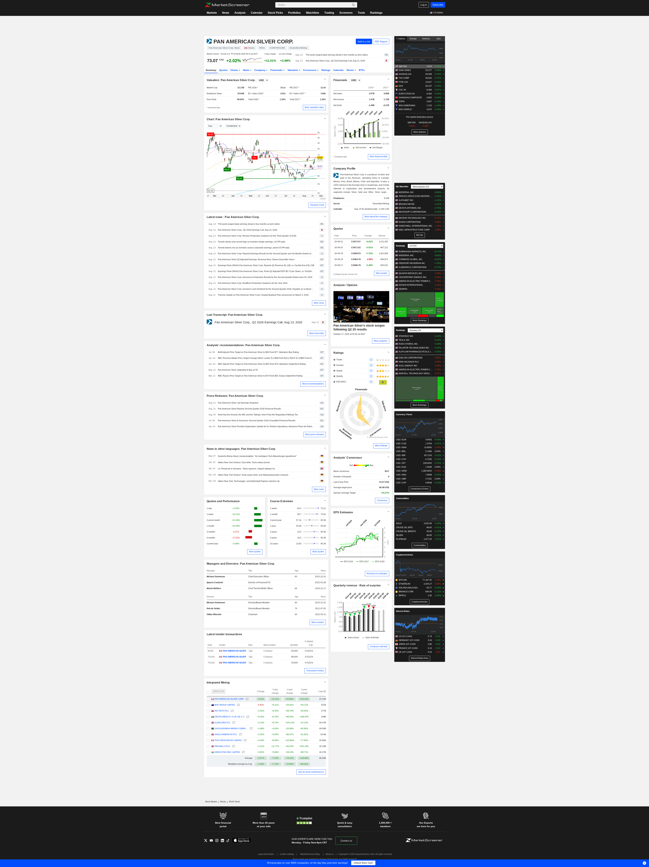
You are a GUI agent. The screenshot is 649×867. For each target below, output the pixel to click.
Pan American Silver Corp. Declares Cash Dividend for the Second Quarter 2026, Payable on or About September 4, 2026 (266, 289)
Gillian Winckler (214, 614)
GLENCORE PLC (222, 722)
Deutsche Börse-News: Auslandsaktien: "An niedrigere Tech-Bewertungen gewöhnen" (257, 456)
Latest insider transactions (224, 634)
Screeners (346, 12)
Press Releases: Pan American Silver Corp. (235, 395)
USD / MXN (401, 447)
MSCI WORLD (405, 109)
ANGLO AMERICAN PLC (225, 734)
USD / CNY (401, 459)
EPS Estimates (343, 512)
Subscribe (437, 4)
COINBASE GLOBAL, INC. (411, 259)
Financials (276, 70)
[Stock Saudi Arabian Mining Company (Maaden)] (251, 728)
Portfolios (294, 12)
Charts (234, 70)
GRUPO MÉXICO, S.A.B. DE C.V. (229, 717)
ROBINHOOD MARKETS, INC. (413, 251)
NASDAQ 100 (405, 74)
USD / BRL (401, 451)
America (426, 38)
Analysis (240, 12)
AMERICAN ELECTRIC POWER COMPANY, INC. (416, 281)
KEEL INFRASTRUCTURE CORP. (414, 230)
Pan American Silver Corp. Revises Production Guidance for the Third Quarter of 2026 (257, 236)
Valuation (293, 70)
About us (330, 854)
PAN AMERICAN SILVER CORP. (234, 651)
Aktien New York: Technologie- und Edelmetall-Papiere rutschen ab (249, 481)
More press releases (314, 434)
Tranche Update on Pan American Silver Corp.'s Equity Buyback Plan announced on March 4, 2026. (263, 295)
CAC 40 (402, 90)
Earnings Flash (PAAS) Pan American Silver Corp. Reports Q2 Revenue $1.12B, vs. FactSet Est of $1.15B (266, 265)
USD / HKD (401, 475)
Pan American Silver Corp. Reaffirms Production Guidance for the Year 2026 (252, 283)
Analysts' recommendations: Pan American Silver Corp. (243, 345)
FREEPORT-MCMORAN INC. (412, 263)
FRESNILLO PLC (222, 746)
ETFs (362, 70)
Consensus (310, 70)
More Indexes (419, 132)
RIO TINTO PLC (221, 711)
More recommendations (313, 384)
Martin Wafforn (214, 588)
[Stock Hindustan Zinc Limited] (243, 752)
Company (260, 70)
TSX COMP (404, 78)
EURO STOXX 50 (407, 94)
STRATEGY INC (406, 336)
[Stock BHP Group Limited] (238, 705)
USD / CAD (401, 443)
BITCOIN (403, 580)
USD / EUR (401, 439)
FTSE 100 (403, 82)
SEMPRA (403, 289)
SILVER (399, 535)
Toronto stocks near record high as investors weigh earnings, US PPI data (251, 242)
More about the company (376, 216)
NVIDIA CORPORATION (410, 222)
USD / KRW (401, 471)
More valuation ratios (314, 107)
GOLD (399, 523)
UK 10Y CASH (405, 652)
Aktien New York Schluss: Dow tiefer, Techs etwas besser (244, 462)
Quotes (223, 70)
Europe (413, 38)
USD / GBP (401, 479)
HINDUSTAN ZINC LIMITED (227, 752)
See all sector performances (311, 772)
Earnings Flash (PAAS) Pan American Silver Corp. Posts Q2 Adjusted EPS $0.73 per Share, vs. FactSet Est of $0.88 (266, 271)
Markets (212, 12)
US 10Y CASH (405, 636)
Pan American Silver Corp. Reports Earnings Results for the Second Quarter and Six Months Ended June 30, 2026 (266, 253)
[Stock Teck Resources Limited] (244, 740)
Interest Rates (403, 611)
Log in (423, 4)
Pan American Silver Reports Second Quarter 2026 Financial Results (249, 409)
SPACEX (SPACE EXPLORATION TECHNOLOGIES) (416, 196)
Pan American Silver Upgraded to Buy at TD (238, 370)
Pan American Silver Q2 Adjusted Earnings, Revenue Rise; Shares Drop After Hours (256, 259)
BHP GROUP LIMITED (224, 705)
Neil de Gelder (213, 608)
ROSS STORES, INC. (408, 344)
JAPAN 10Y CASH (407, 644)
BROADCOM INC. (407, 204)
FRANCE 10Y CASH (408, 648)
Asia (439, 38)
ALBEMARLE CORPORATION (412, 267)
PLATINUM (401, 539)
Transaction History (315, 670)
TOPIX (402, 101)
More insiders (317, 622)
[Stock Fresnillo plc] (233, 746)
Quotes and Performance (223, 501)
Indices (401, 38)
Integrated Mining (218, 682)
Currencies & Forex (419, 489)
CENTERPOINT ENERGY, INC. (413, 277)
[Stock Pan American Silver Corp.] (246, 699)
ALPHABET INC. (406, 200)
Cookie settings (287, 854)
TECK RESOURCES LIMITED (228, 740)
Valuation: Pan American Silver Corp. (231, 80)
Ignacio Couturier (215, 582)
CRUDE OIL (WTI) (404, 527)
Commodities (402, 498)
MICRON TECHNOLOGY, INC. (412, 218)
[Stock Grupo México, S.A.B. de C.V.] (247, 717)
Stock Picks (275, 12)
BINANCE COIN (406, 591)
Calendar (256, 12)
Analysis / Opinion (345, 285)
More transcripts (316, 333)
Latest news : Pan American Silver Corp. (233, 217)
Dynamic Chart (317, 205)
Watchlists (312, 12)
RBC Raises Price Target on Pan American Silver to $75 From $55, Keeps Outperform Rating (260, 376)
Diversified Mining (381, 203)
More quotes (255, 551)
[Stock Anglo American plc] (240, 734)
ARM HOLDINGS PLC (409, 362)
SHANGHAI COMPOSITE (410, 97)
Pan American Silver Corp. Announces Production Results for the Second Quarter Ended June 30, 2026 (265, 277)
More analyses (380, 341)
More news (319, 303)
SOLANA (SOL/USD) (408, 588)
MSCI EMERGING (407, 105)
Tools (361, 12)
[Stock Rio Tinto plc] (232, 711)
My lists (419, 235)
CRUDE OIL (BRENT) (406, 531)
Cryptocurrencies (404, 555)
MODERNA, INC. (406, 192)
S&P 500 (403, 66)
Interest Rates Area (419, 658)
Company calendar (378, 646)
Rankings (376, 12)
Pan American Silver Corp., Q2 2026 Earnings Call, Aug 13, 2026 (335, 61)
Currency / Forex (404, 414)
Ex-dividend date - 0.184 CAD (375, 209)
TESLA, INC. (404, 340)
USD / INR (400, 455)
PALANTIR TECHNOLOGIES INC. (414, 348)
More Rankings (420, 320)
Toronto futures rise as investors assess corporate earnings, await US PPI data (253, 248)
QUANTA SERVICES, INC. (411, 273)
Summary (211, 70)
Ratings (325, 70)
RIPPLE (402, 595)
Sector (350, 70)
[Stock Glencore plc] (233, 722)
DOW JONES (405, 70)
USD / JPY (401, 463)
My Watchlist (402, 186)
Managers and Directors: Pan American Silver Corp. (241, 563)
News (225, 12)
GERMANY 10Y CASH (409, 640)
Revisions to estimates (377, 573)
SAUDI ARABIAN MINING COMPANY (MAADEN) (231, 728)
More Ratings (381, 445)
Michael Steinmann (216, 576)
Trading (329, 12)
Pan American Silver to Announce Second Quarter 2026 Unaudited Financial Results (256, 420)
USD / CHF (401, 483)
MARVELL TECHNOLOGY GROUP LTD (416, 373)
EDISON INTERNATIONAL (411, 285)
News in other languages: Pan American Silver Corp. (241, 448)
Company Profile (344, 168)
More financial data (378, 156)
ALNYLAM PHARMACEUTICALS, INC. (416, 352)
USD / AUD (401, 467)
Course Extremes (281, 501)
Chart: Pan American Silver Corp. (228, 119)
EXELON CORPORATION (410, 358)
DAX (401, 86)
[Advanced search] (353, 5)
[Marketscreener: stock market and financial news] (227, 4)
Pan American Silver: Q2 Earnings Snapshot (238, 403)
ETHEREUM (404, 584)
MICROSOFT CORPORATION (412, 212)
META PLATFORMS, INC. (410, 208)
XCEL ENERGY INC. (408, 366)
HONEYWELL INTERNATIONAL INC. (416, 226)
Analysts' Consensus (347, 457)
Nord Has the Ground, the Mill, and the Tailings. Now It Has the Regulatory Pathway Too (258, 414)
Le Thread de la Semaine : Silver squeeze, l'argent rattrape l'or (246, 469)
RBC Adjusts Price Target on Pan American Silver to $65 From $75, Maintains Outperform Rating (262, 364)
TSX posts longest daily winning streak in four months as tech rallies (337, 55)
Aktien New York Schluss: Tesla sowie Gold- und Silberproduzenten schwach (253, 475)
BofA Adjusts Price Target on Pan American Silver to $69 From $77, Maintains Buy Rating (258, 352)
